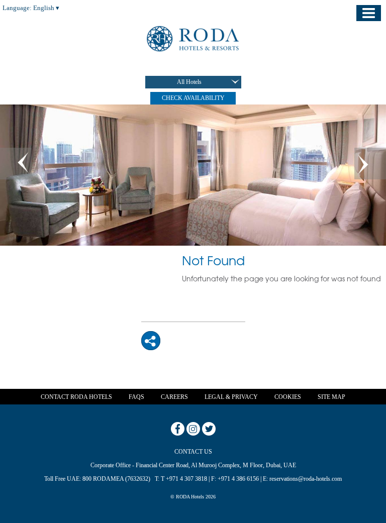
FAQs (136, 396)
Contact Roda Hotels (76, 396)
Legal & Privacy (231, 396)
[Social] (150, 340)
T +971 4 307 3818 (184, 478)
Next (370, 163)
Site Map (331, 396)
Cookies (287, 396)
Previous (16, 163)
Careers (174, 396)
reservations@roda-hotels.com (305, 478)
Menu (368, 13)
